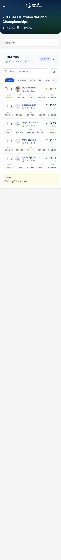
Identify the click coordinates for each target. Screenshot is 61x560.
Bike (47, 80)
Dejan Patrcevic (30, 122)
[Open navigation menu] (5, 5)
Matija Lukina (29, 87)
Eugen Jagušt (29, 104)
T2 (54, 80)
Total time (21, 80)
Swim (32, 80)
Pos (8, 80)
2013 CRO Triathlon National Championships (25, 19)
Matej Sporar (29, 157)
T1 (40, 80)
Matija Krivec (29, 139)
